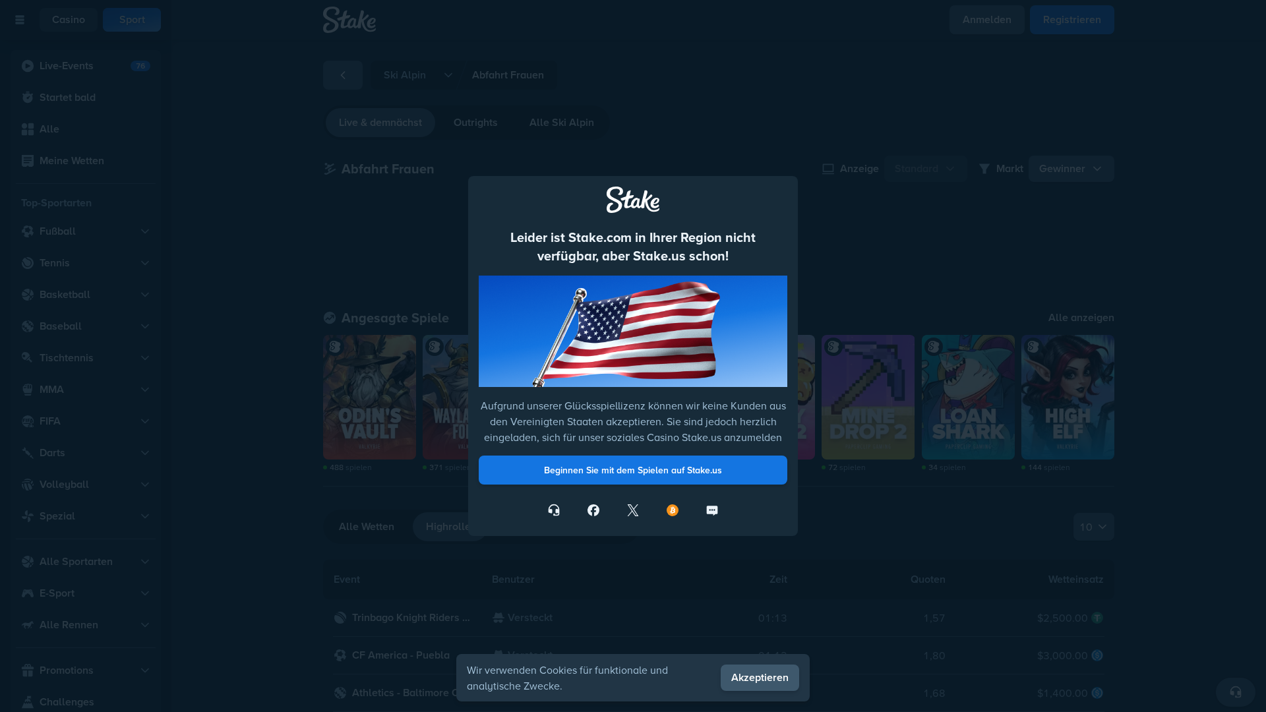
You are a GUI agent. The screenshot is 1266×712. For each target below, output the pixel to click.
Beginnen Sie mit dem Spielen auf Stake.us (633, 470)
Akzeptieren (760, 677)
